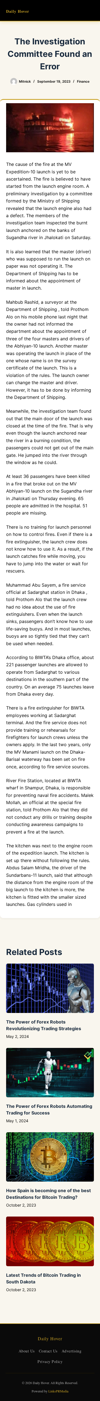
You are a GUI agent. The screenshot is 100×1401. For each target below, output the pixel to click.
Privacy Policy (50, 1361)
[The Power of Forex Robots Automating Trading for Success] (50, 1072)
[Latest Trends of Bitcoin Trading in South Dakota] (50, 1241)
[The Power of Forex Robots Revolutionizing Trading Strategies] (50, 988)
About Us (27, 1351)
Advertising (72, 1351)
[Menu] (91, 10)
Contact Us (48, 1351)
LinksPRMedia (58, 1391)
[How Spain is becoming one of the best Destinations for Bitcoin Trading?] (50, 1157)
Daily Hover (17, 11)
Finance (83, 81)
